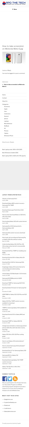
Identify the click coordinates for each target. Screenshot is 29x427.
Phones (6, 131)
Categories (5, 104)
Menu (15, 9)
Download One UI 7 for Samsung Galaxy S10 (14, 350)
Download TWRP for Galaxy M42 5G (12, 321)
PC (5, 128)
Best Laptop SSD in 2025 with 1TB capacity (14, 155)
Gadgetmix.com (8, 399)
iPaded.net (7, 405)
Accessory (7, 106)
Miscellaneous (8, 123)
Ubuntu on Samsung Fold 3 (9, 198)
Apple (5, 109)
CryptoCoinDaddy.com (10, 402)
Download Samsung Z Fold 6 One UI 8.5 (13, 210)
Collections (7, 113)
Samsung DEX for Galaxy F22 (10, 355)
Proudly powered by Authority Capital (11, 423)
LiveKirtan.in (7, 408)
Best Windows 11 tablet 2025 (10, 152)
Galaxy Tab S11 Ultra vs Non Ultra (11, 366)
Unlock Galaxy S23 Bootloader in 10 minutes (14, 273)
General (6, 116)
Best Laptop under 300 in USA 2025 (12, 149)
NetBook (6, 126)
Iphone (6, 118)
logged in (11, 73)
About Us (4, 101)
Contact (4, 98)
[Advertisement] (14, 26)
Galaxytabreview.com (10, 411)
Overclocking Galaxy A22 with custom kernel (14, 221)
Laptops (6, 121)
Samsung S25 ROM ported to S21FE (12, 278)
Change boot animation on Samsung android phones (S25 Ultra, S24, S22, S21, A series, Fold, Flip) (14, 327)
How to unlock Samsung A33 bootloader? (13, 346)
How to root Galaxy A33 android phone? (13, 341)
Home (4, 95)
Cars (5, 111)
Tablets (6, 133)
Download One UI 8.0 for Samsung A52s (13, 262)
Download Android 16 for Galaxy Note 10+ (13, 257)
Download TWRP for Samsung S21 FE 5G (13, 283)
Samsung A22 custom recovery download (13, 232)
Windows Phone (8, 135)
